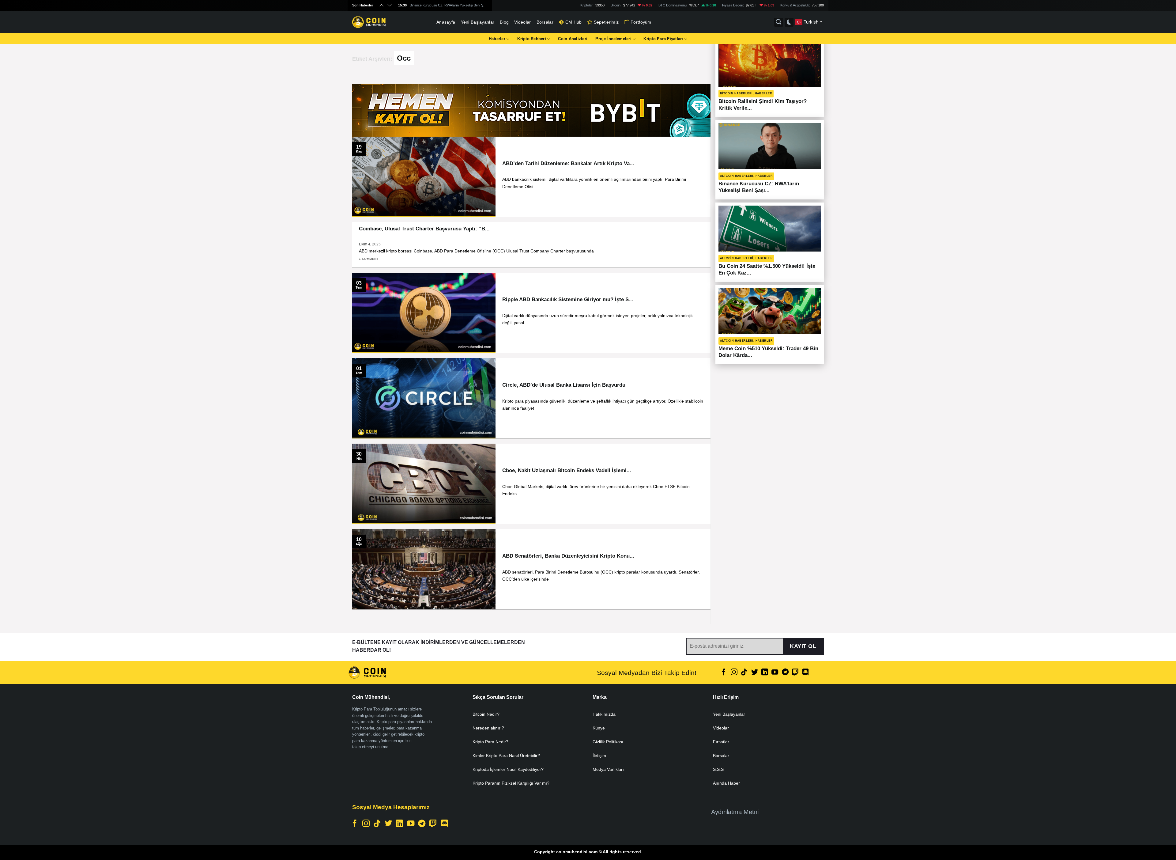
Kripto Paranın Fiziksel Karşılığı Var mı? (511, 783)
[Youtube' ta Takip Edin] (774, 672)
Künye (599, 728)
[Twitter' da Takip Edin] (754, 672)
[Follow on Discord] (805, 672)
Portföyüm (641, 22)
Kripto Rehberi (531, 38)
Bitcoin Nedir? (486, 714)
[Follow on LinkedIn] (764, 672)
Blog (504, 22)
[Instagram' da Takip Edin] (734, 672)
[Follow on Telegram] (785, 672)
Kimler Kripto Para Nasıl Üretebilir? (506, 755)
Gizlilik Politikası (608, 741)
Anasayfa (445, 22)
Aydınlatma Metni (735, 812)
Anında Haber (726, 783)
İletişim (599, 755)
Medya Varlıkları (608, 769)
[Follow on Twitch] (795, 672)
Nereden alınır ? (488, 728)
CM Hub (573, 22)
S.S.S (718, 769)
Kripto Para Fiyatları (663, 38)
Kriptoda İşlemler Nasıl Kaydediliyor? (508, 769)
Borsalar (545, 22)
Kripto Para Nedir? (490, 741)
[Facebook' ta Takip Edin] (723, 672)
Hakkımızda (604, 714)
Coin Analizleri (572, 38)
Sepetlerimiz (606, 22)
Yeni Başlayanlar (478, 22)
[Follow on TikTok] (744, 672)
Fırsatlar (721, 741)
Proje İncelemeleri (613, 38)
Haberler (497, 38)
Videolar (522, 22)
